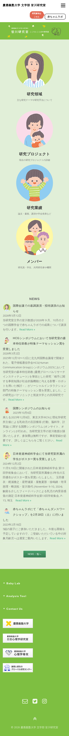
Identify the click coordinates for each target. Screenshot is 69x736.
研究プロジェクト (34, 154)
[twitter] (35, 701)
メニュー (63, 5)
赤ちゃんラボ (55, 16)
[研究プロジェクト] (34, 129)
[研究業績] (34, 183)
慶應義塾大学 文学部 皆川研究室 (24, 5)
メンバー (34, 261)
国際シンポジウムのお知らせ (32, 408)
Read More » (27, 329)
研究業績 (34, 207)
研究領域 (34, 94)
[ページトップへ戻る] (34, 718)
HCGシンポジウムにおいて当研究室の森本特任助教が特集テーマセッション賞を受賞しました (34, 344)
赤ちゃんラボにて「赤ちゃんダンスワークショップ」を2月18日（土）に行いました (34, 514)
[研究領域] (34, 69)
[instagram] (44, 701)
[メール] (25, 701)
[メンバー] (34, 236)
